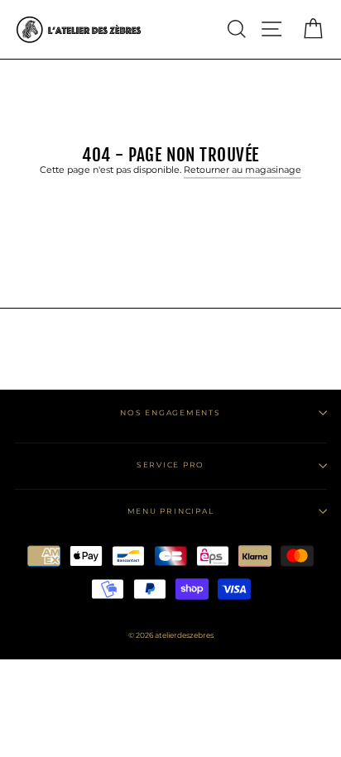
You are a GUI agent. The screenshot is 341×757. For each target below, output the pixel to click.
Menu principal (170, 510)
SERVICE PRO (170, 464)
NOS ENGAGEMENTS (170, 412)
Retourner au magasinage (242, 169)
